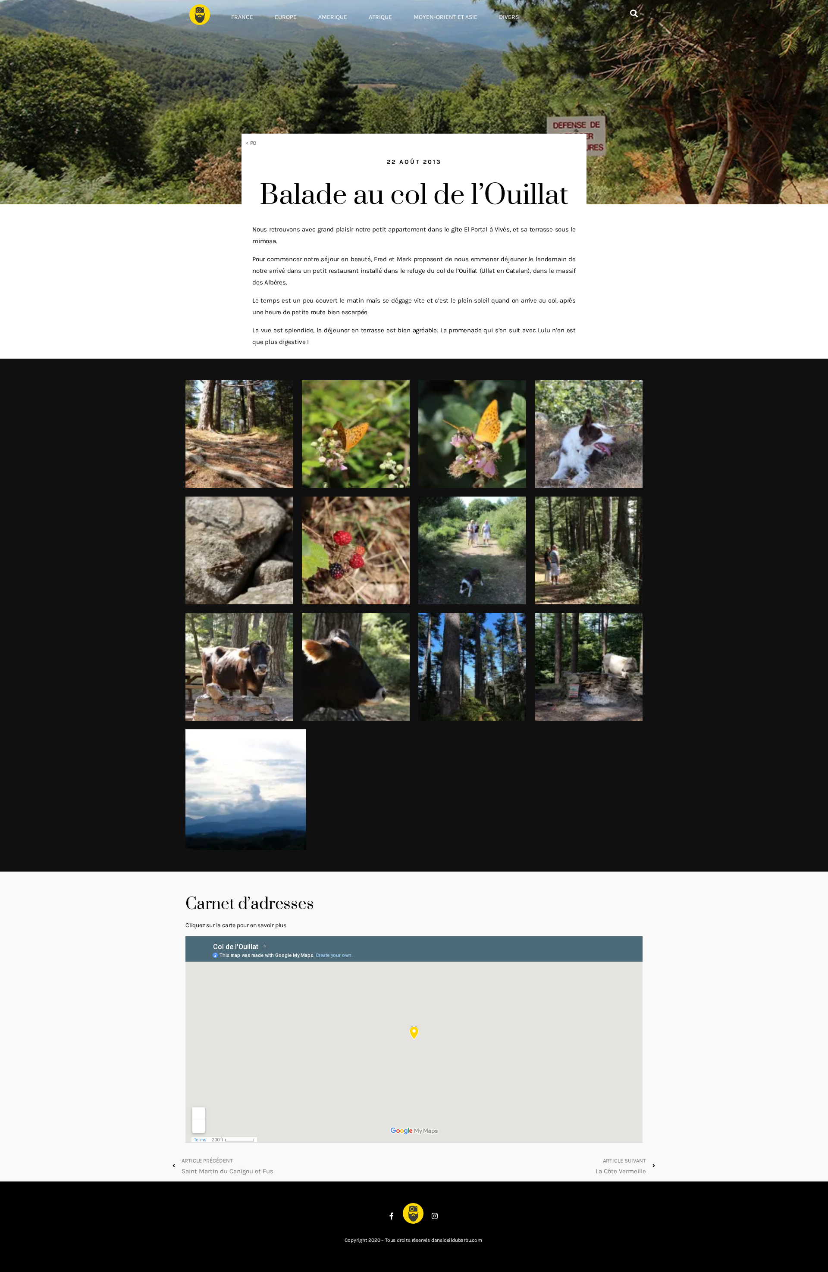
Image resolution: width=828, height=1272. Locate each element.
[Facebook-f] (391, 1216)
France (242, 17)
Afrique (380, 17)
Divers (509, 17)
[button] (634, 13)
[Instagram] (434, 1216)
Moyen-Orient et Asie (445, 17)
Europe (286, 17)
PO (253, 143)
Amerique (332, 17)
